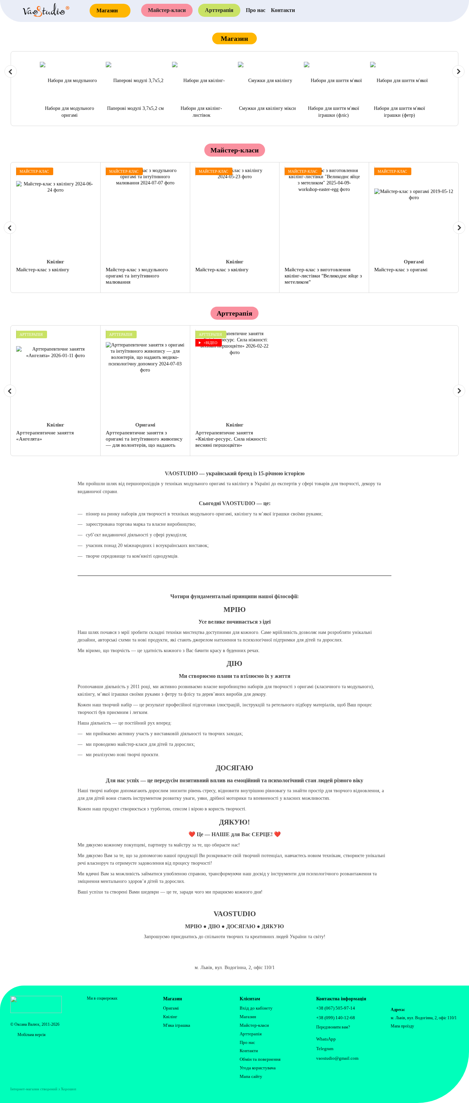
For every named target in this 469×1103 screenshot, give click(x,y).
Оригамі (171, 1008)
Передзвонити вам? (333, 1027)
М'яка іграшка (176, 1025)
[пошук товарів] (354, 10)
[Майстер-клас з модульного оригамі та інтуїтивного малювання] (145, 210)
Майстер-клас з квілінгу (42, 269)
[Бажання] (441, 10)
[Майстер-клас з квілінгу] (55, 210)
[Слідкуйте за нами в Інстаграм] (218, 956)
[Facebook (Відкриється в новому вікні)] (390, 10)
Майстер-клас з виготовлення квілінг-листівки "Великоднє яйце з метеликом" (323, 276)
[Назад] (10, 71)
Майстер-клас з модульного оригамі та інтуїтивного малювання (137, 276)
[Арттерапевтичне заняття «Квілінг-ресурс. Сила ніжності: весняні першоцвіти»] (234, 374)
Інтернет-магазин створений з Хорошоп (43, 1089)
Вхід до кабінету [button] (256, 1008)
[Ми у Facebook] (234, 956)
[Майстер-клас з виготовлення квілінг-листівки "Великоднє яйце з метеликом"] (324, 210)
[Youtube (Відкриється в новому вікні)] (404, 10)
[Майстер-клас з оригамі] (413, 210)
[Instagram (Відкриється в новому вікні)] (375, 10)
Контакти (283, 10)
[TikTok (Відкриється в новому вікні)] (418, 10)
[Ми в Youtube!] (203, 956)
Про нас (255, 10)
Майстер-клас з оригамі (400, 269)
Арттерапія (219, 10)
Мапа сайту (251, 1076)
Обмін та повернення (260, 1059)
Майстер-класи (167, 10)
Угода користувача (258, 1067)
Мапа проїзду (402, 1026)
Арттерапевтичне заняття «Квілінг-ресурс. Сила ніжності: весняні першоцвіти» (231, 439)
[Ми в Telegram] (250, 956)
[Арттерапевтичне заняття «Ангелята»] (55, 374)
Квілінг (170, 1016)
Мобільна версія (31, 1034)
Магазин (248, 1016)
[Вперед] (458, 71)
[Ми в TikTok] (266, 956)
